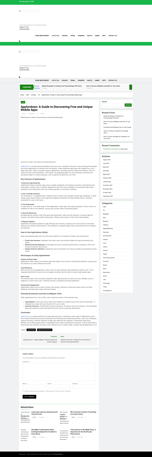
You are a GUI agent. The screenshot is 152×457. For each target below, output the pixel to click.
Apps (104, 35)
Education (106, 232)
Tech (104, 279)
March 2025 (106, 174)
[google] (22, 9)
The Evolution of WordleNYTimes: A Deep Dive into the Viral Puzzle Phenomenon (83, 432)
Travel (72, 35)
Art (104, 210)
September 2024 (108, 196)
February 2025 (107, 178)
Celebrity (105, 225)
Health (89, 35)
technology (106, 283)
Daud (23, 113)
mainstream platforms (45, 330)
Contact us (112, 35)
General (105, 250)
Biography (106, 214)
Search (104, 102)
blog (104, 217)
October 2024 (107, 192)
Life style (55, 35)
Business (81, 35)
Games (97, 35)
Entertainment (107, 236)
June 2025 (106, 163)
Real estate (106, 272)
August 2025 (106, 160)
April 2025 (106, 171)
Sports (105, 276)
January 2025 (107, 181)
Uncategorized (107, 290)
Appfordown (25, 166)
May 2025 (106, 167)
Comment (26, 362)
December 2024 (107, 185)
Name (25, 383)
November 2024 (107, 189)
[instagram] (20, 9)
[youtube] (23, 9)
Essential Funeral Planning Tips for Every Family (117, 127)
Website (75, 383)
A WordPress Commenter (111, 149)
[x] (21, 9)
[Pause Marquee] (130, 87)
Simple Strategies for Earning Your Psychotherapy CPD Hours (62, 86)
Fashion (65, 35)
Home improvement (42, 35)
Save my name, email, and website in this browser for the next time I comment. (48, 391)
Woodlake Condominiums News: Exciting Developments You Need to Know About (44, 432)
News (23, 102)
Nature (105, 265)
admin (34, 417)
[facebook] (19, 9)
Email (50, 383)
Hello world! (124, 149)
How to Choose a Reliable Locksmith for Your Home (103, 86)
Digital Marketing (108, 228)
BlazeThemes (59, 454)
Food (104, 243)
